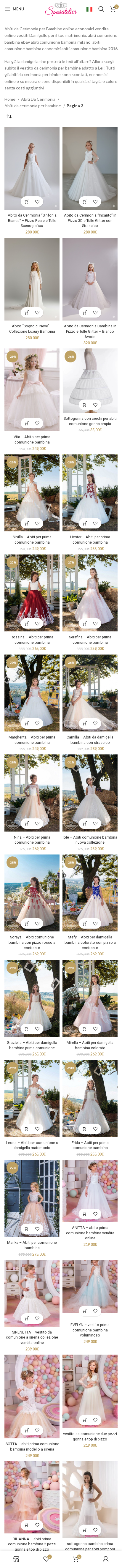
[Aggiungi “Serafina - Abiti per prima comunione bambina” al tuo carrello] (85, 623)
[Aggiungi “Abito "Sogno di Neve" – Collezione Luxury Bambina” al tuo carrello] (27, 312)
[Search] (101, 9)
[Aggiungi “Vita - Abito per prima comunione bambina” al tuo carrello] (27, 423)
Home (10, 99)
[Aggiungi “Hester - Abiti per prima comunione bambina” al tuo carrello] (85, 523)
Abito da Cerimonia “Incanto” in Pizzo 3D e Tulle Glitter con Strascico (90, 220)
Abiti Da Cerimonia (38, 99)
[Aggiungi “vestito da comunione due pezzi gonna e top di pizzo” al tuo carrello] (85, 1420)
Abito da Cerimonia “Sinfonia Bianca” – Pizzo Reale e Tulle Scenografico (32, 220)
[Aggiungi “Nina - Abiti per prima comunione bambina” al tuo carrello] (27, 823)
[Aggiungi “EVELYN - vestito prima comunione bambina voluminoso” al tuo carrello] (85, 1311)
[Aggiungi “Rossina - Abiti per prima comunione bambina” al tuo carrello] (27, 623)
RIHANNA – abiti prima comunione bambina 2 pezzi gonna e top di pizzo (32, 1544)
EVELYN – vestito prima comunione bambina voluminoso (90, 1330)
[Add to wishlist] (37, 201)
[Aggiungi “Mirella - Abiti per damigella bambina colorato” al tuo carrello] (85, 1029)
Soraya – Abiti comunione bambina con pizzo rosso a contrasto (32, 942)
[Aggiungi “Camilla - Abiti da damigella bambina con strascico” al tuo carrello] (85, 723)
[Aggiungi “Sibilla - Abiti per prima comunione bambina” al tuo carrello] (27, 523)
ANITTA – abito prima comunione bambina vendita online (90, 1232)
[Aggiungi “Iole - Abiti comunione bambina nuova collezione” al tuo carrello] (85, 823)
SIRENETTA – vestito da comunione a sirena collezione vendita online (32, 1337)
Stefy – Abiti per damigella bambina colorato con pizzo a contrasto (90, 942)
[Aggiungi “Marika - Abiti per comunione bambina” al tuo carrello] (27, 1229)
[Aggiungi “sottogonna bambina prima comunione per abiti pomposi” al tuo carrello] (85, 1530)
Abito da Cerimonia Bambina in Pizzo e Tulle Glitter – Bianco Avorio (90, 331)
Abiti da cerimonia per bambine (33, 105)
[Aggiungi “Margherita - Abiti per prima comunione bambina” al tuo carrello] (27, 723)
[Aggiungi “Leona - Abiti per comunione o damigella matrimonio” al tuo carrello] (27, 1129)
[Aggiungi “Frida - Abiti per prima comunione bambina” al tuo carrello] (85, 1129)
